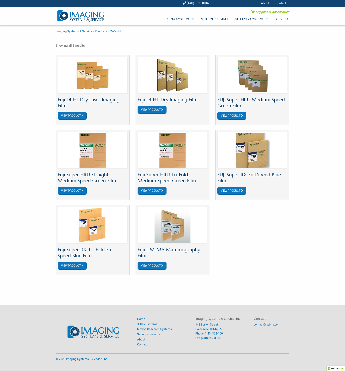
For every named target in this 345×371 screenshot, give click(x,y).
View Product (71, 115)
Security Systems (249, 19)
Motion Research (215, 19)
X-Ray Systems (178, 19)
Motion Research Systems (154, 329)
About (265, 3)
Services (282, 19)
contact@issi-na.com (267, 324)
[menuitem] (178, 19)
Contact (281, 3)
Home (141, 319)
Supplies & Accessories (272, 12)
